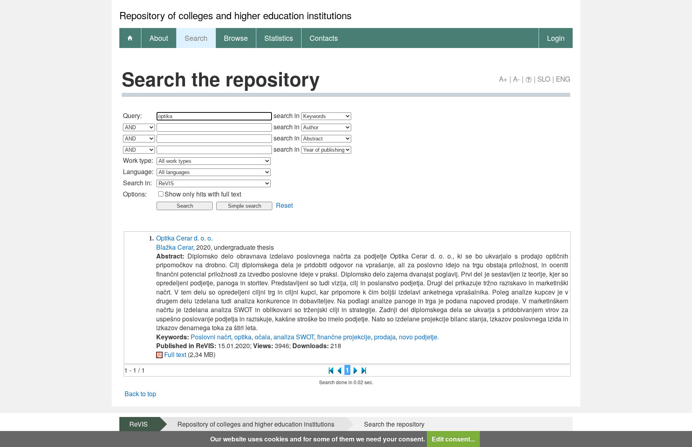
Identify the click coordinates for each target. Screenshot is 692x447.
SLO (543, 79)
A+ (503, 79)
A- (516, 79)
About (158, 37)
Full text (175, 354)
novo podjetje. (419, 336)
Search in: (137, 182)
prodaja (385, 336)
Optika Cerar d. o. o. (184, 238)
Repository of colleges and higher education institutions (255, 424)
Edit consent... (453, 438)
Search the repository (394, 424)
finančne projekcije (344, 336)
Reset (284, 205)
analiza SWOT (294, 336)
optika (242, 336)
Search (196, 37)
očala (262, 336)
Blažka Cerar (174, 247)
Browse (236, 37)
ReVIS (138, 424)
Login (556, 37)
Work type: (138, 160)
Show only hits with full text (203, 193)
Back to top (140, 393)
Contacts (324, 37)
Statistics (278, 37)
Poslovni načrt (211, 336)
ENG (563, 79)
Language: (138, 171)
